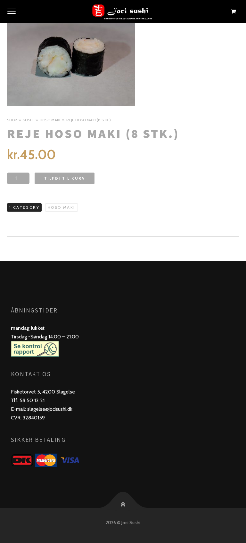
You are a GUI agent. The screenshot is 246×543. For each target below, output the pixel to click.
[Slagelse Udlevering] (123, 11)
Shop (12, 120)
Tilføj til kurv (64, 178)
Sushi (28, 120)
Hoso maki (50, 120)
